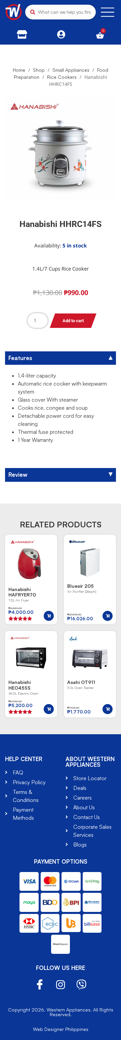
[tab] (60, 358)
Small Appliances (70, 70)
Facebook (40, 984)
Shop (39, 70)
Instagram (60, 985)
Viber (81, 985)
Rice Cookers (62, 77)
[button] (49, 616)
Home (19, 70)
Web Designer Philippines (60, 1029)
